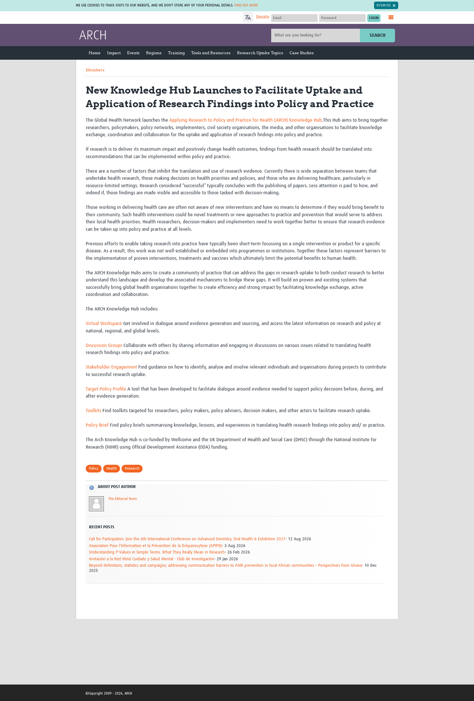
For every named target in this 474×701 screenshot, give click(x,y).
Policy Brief (97, 425)
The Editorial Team (122, 499)
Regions (154, 52)
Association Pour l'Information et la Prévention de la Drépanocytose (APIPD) (155, 546)
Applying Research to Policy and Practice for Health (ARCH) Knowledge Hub (245, 120)
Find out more (246, 5)
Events (133, 52)
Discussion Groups (104, 345)
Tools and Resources (211, 52)
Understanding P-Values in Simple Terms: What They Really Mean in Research (157, 552)
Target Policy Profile (106, 389)
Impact (114, 52)
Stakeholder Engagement (111, 367)
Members (95, 69)
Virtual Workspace (104, 323)
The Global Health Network (127, 18)
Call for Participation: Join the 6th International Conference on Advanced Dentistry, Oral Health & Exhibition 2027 (187, 539)
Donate (262, 17)
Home (95, 52)
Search (377, 35)
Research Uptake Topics (260, 52)
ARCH (93, 35)
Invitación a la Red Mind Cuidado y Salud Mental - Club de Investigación (151, 559)
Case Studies (302, 52)
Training (176, 52)
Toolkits (93, 410)
